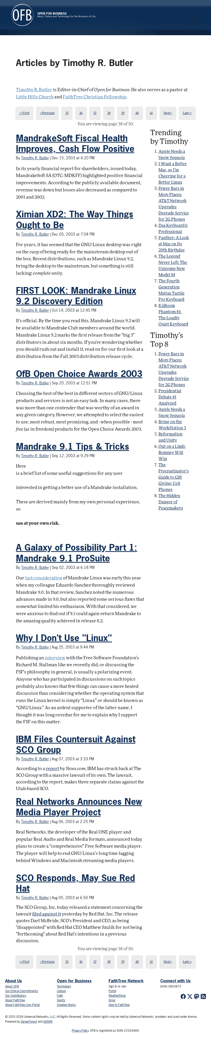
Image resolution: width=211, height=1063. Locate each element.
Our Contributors (15, 996)
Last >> (187, 113)
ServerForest (29, 1022)
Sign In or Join (117, 986)
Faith (60, 996)
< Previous (47, 113)
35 (66, 113)
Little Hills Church (35, 97)
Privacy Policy (80, 1031)
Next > (168, 113)
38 (108, 113)
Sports (61, 1000)
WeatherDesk (117, 996)
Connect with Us (175, 981)
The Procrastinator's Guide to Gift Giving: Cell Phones (174, 477)
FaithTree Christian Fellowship (94, 97)
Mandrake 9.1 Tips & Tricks (72, 446)
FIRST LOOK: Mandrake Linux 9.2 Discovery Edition (76, 295)
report (52, 769)
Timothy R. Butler (34, 90)
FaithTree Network (126, 981)
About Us (13, 981)
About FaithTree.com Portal (22, 1005)
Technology (64, 986)
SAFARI (47, 1022)
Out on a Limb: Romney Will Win (172, 453)
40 (137, 113)
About (12, 986)
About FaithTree (15, 1000)
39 (123, 113)
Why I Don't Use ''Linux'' (64, 638)
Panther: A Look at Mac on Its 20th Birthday (174, 244)
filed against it (46, 914)
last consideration (43, 578)
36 (81, 113)
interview (55, 658)
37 (94, 113)
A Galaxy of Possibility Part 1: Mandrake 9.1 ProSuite (76, 552)
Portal (112, 991)
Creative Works (66, 1005)
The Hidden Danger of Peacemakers (171, 502)
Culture (61, 991)
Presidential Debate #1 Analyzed (170, 397)
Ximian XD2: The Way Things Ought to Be (74, 219)
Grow (112, 1000)
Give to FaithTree (119, 1005)
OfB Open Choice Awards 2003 (79, 374)
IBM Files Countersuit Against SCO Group (75, 744)
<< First (24, 113)
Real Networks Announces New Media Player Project (79, 807)
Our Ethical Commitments (21, 991)
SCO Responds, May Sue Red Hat (75, 883)
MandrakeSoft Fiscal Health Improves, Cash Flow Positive (75, 143)
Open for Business (74, 981)
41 (151, 113)
